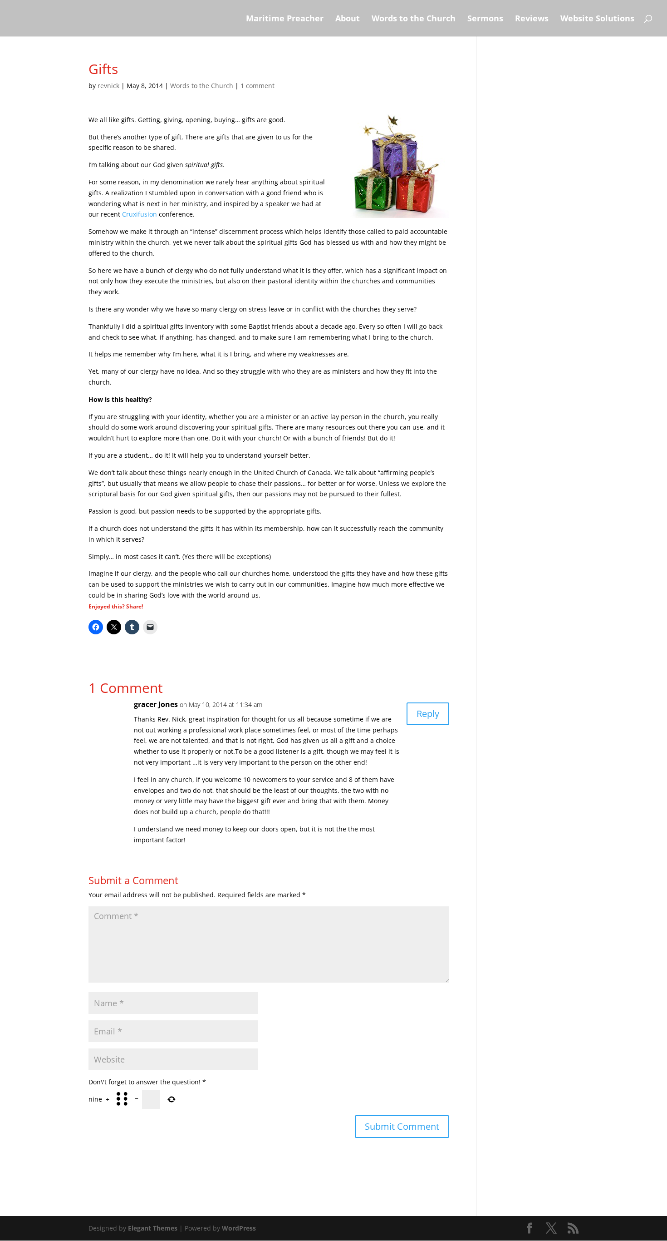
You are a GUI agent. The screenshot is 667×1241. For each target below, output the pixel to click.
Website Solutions (597, 19)
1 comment (257, 85)
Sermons (485, 19)
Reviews (532, 19)
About (347, 19)
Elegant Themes (152, 1228)
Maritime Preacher (285, 19)
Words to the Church (414, 19)
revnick (108, 85)
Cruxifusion (139, 214)
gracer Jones (156, 704)
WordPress (239, 1228)
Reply (428, 713)
